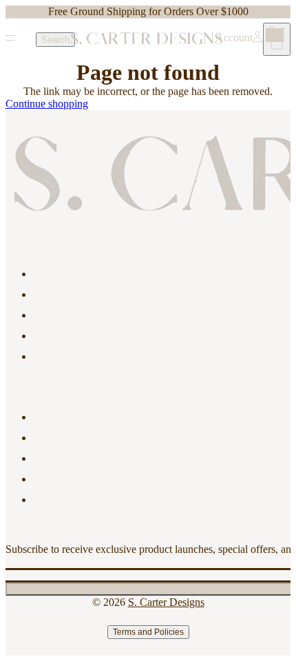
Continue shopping (47, 103)
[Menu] (10, 39)
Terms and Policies (148, 632)
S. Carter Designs (166, 602)
